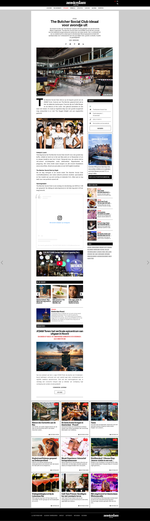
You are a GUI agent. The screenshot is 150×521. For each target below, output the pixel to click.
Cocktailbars (101, 254)
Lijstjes (87, 8)
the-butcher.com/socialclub (101, 123)
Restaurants (57, 8)
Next (81, 294)
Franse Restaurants (92, 256)
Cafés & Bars (108, 252)
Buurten (100, 8)
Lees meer (59, 392)
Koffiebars (107, 254)
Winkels (72, 8)
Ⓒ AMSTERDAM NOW (37, 515)
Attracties (89, 254)
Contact (61, 515)
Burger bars (76, 40)
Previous (38, 294)
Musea (103, 252)
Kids (94, 254)
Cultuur (49, 8)
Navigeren (100, 128)
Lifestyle (80, 8)
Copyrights (69, 515)
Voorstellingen (95, 247)
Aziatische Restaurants (102, 256)
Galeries (89, 247)
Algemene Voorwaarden (50, 515)
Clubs (70, 40)
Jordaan (101, 247)
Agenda (94, 8)
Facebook (84, 515)
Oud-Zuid (107, 249)
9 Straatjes (99, 252)
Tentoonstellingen (91, 252)
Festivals (102, 249)
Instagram (77, 515)
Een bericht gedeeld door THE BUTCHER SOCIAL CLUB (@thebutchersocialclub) (61, 245)
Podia (92, 258)
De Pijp (105, 247)
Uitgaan (65, 8)
